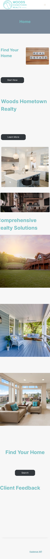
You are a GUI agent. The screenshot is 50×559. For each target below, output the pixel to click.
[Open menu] (45, 5)
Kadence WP (36, 551)
